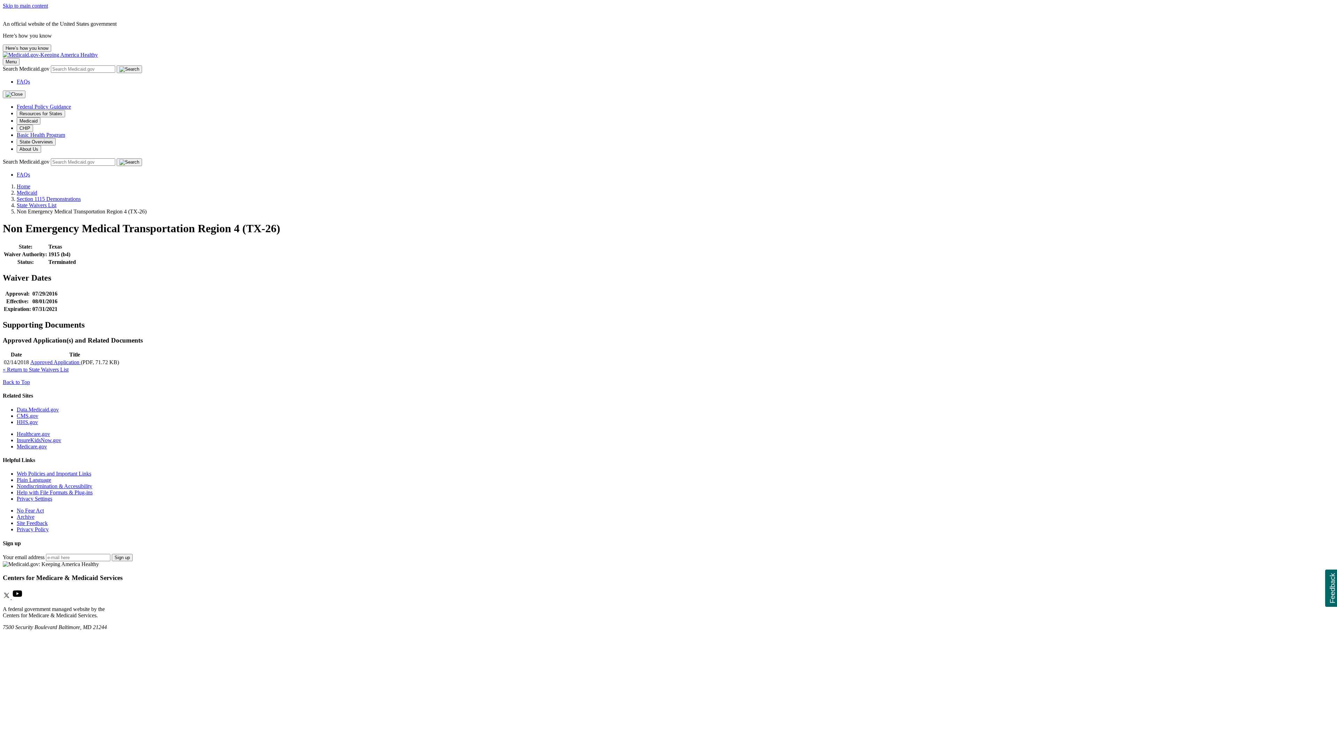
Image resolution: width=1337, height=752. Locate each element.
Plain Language (34, 480)
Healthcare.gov (33, 434)
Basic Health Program (41, 135)
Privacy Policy (33, 529)
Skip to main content (25, 6)
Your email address (24, 557)
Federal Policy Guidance (44, 107)
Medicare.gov (32, 446)
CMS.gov (27, 416)
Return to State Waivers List (36, 370)
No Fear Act (30, 511)
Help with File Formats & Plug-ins (55, 492)
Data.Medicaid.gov (38, 410)
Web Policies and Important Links (54, 474)
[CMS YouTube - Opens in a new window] (17, 597)
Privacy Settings (34, 499)
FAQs (23, 82)
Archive (25, 517)
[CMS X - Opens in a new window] (7, 597)
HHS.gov (27, 422)
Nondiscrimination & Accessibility (54, 486)
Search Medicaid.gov (27, 69)
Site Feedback (32, 523)
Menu (11, 61)
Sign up (122, 557)
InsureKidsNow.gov (39, 440)
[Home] (50, 55)
